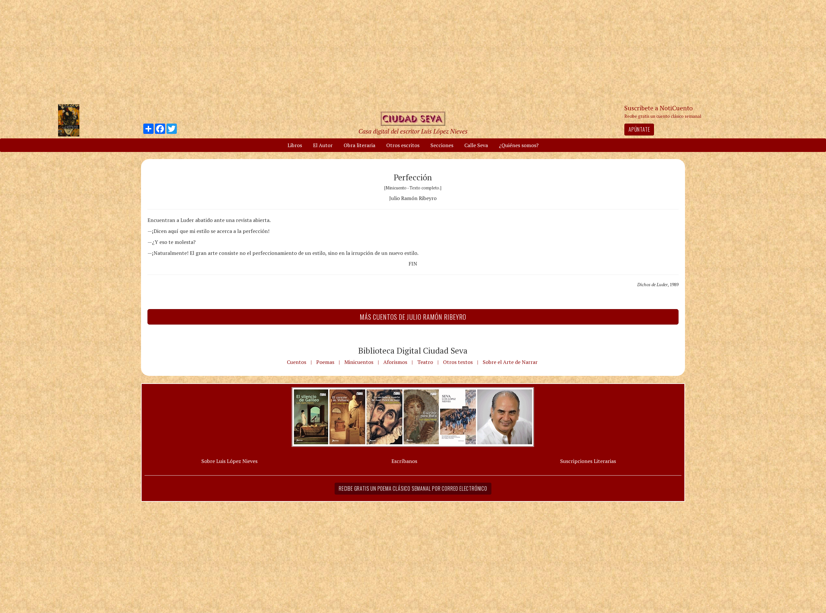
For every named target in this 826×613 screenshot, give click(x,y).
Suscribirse (380, 355)
